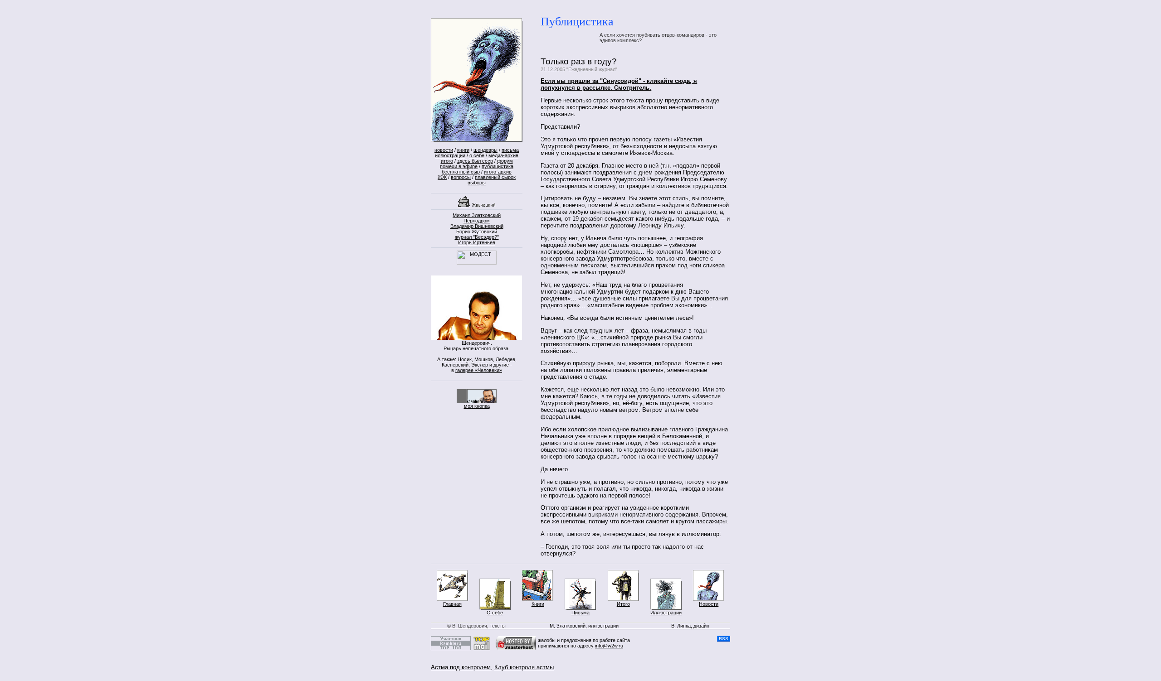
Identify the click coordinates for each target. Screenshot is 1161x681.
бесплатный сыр (461, 171)
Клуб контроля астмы (524, 667)
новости (443, 150)
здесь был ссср (475, 161)
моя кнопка (477, 406)
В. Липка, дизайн (690, 625)
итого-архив (498, 171)
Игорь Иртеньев (476, 242)
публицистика (497, 166)
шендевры (485, 150)
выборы (477, 182)
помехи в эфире (459, 166)
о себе (476, 155)
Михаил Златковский (477, 215)
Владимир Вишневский (476, 226)
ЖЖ (442, 177)
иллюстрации (450, 155)
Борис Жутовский (476, 231)
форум (505, 161)
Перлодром (476, 220)
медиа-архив (503, 155)
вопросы (461, 177)
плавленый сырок (495, 177)
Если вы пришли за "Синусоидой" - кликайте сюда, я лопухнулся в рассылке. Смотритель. (619, 84)
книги (463, 150)
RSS (723, 638)
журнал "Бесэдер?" (477, 237)
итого (447, 161)
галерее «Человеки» (478, 370)
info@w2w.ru (609, 645)
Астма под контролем (461, 667)
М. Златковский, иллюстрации (584, 625)
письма (510, 150)
